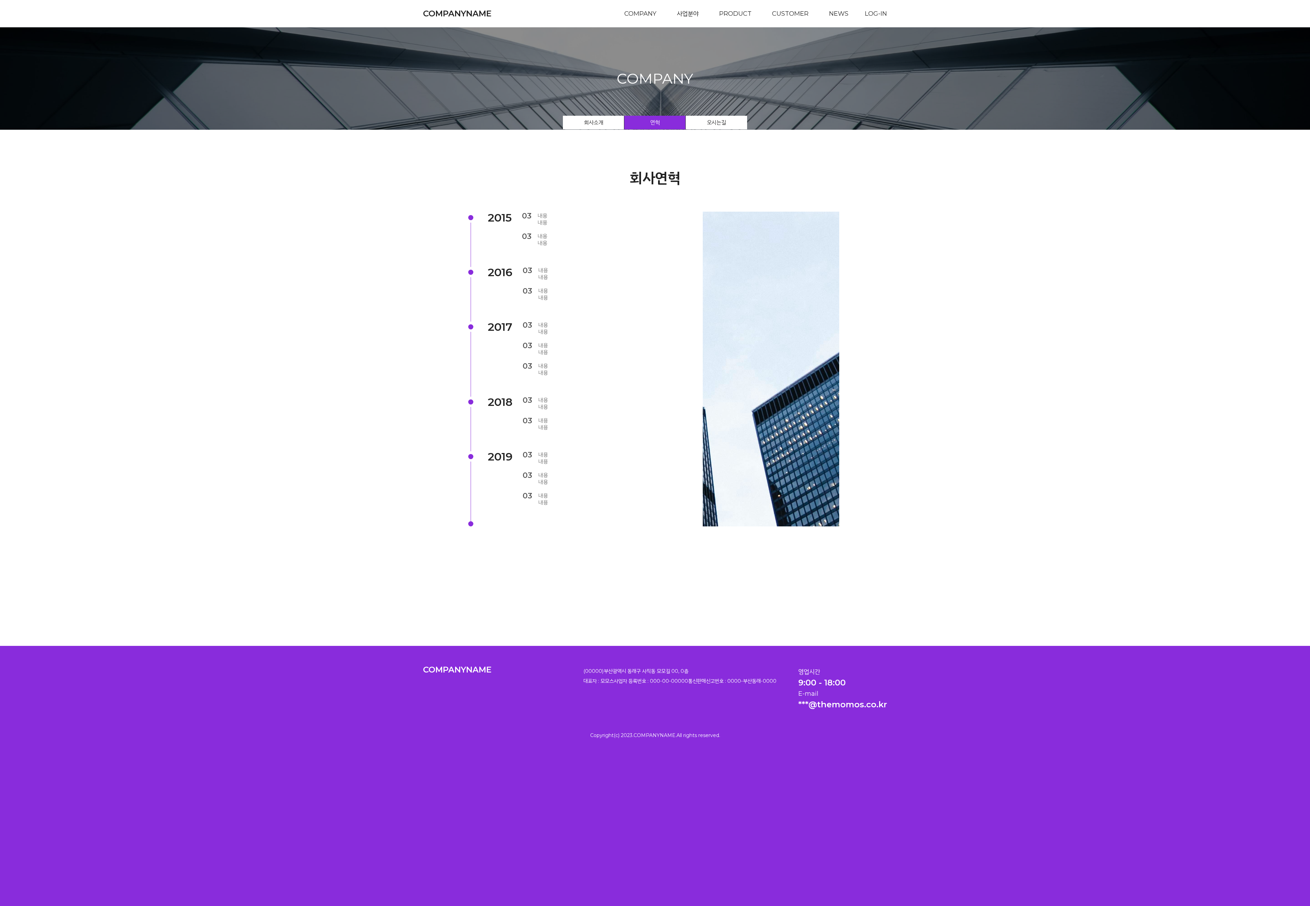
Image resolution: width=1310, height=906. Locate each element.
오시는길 (716, 122)
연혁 (655, 122)
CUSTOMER (790, 13)
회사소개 (593, 122)
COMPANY (640, 13)
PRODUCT (735, 13)
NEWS (838, 13)
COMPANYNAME (457, 13)
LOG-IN (876, 13)
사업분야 (688, 13)
